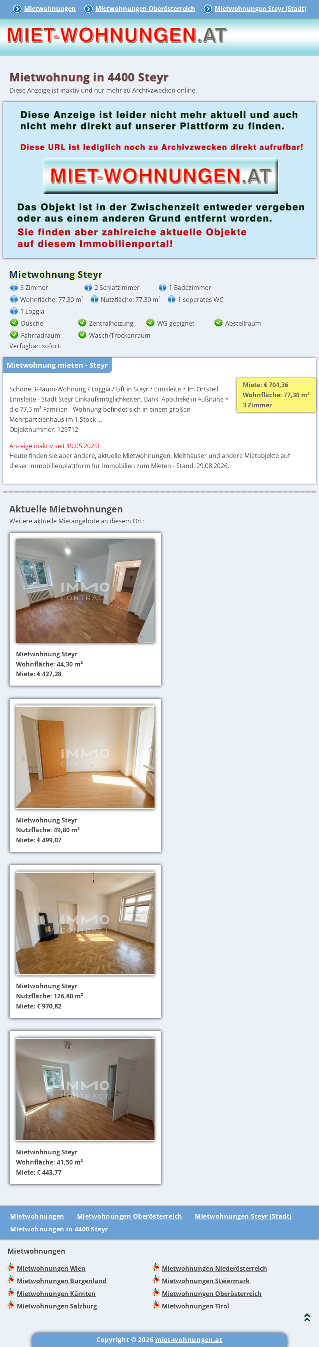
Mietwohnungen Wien (51, 1268)
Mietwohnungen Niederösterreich (214, 1268)
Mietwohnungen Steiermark (206, 1281)
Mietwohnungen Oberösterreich (145, 8)
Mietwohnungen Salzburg (57, 1306)
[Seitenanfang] (307, 1319)
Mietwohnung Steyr (46, 654)
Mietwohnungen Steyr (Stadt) (260, 8)
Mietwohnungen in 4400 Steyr (59, 1229)
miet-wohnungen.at (189, 1339)
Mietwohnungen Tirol (195, 1306)
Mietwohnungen (50, 8)
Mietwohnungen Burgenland (62, 1281)
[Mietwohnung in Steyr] (85, 644)
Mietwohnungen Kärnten (56, 1293)
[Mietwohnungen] (116, 50)
